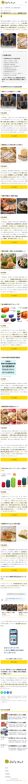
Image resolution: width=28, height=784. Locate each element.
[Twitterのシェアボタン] (5, 692)
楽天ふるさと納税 (7, 110)
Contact (7, 774)
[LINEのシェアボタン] (2, 692)
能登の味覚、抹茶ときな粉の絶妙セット (12, 66)
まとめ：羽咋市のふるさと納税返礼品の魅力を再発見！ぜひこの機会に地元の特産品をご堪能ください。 (14, 79)
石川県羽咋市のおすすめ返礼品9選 (11, 58)
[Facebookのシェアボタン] (8, 692)
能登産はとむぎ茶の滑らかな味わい (11, 62)
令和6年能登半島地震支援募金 (10, 69)
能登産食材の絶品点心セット (10, 71)
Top (1, 7)
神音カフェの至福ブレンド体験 (10, 60)
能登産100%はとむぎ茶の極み (10, 75)
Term (6, 768)
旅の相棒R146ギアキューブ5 (10, 68)
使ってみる (14, 662)
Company (8, 777)
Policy (7, 771)
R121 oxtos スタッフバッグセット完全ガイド (13, 73)
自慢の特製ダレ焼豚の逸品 (9, 64)
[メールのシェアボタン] (11, 692)
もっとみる (14, 136)
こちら (24, 700)
